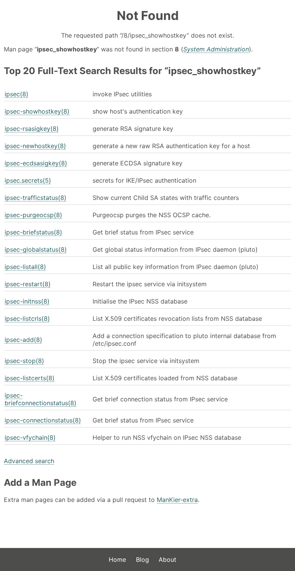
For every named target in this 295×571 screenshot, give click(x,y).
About (167, 559)
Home (117, 559)
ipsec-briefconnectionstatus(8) (40, 399)
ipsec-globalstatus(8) (36, 249)
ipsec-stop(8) (24, 361)
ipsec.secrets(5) (28, 180)
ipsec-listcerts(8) (30, 378)
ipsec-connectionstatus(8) (43, 420)
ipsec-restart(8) (28, 284)
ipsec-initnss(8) (27, 301)
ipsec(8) (16, 94)
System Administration (216, 49)
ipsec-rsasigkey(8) (32, 128)
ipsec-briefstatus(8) (33, 232)
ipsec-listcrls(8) (27, 318)
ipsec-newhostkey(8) (35, 146)
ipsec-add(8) (23, 339)
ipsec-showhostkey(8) (37, 111)
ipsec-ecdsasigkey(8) (36, 163)
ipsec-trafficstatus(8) (35, 197)
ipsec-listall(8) (25, 267)
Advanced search (29, 461)
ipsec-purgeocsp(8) (33, 215)
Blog (142, 559)
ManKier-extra (177, 499)
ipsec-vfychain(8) (30, 437)
